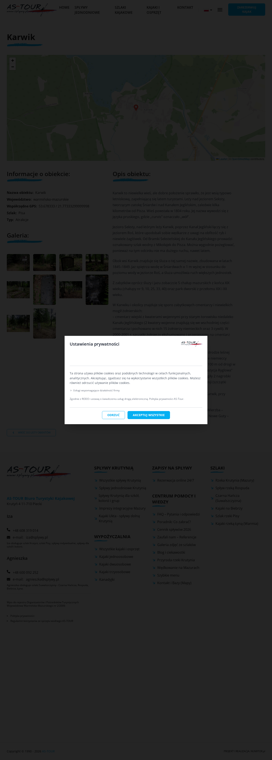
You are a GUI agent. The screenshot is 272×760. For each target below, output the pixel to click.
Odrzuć (113, 415)
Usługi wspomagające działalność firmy (96, 390)
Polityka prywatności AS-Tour (166, 399)
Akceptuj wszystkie (149, 415)
